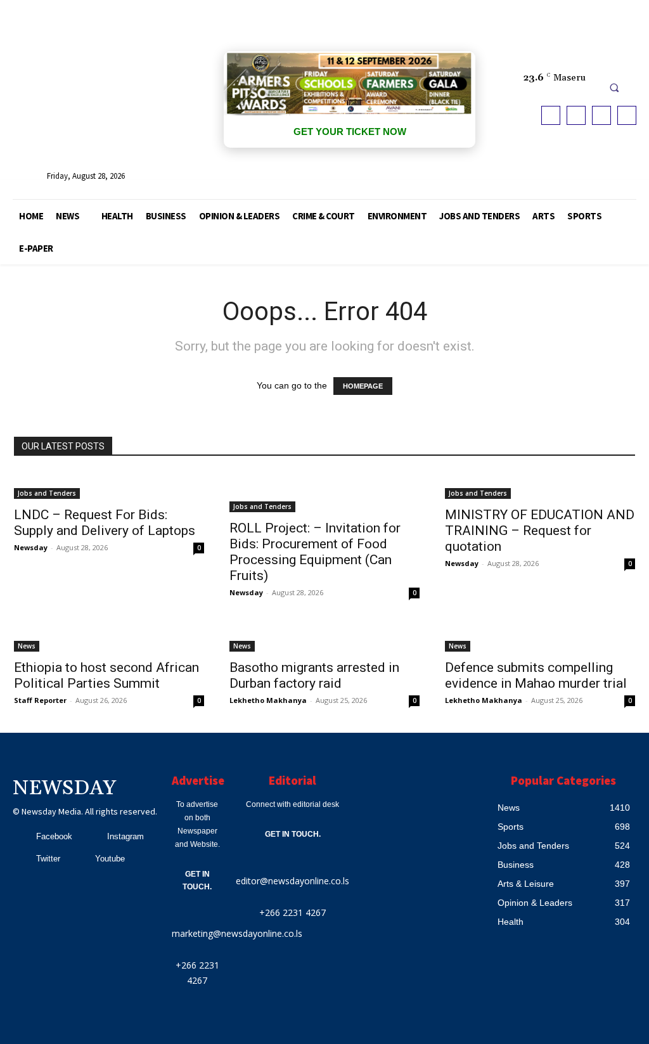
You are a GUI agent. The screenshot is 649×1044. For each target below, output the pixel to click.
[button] (614, 87)
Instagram (125, 836)
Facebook (54, 836)
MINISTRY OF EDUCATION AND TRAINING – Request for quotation (539, 530)
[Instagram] (576, 115)
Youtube (110, 858)
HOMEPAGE (363, 386)
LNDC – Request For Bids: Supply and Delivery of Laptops (104, 522)
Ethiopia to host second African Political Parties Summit (106, 675)
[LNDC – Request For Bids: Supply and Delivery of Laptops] (109, 485)
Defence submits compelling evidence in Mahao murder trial (536, 675)
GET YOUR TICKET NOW (349, 131)
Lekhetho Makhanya (268, 700)
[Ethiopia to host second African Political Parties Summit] (109, 638)
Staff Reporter (40, 700)
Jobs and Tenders (47, 493)
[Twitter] (601, 115)
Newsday (31, 547)
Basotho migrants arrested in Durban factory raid (314, 675)
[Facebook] (550, 115)
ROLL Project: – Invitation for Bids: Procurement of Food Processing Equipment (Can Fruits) (315, 551)
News (26, 645)
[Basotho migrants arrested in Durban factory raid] (324, 638)
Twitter (48, 858)
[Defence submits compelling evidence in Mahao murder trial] (540, 638)
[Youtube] (626, 115)
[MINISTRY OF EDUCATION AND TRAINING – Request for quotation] (540, 485)
